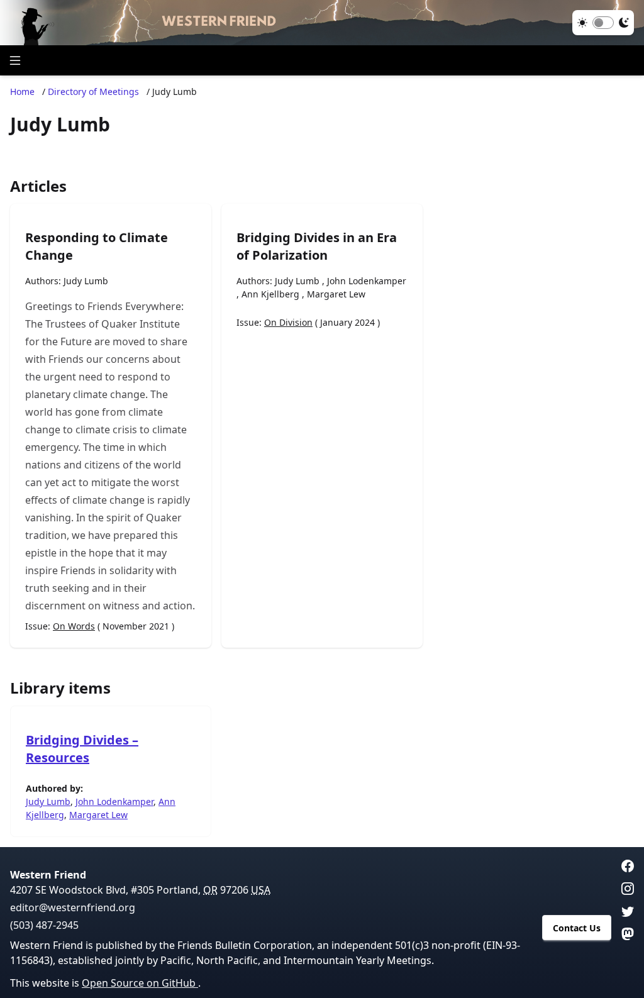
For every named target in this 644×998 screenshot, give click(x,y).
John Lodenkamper (366, 281)
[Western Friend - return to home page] (322, 22)
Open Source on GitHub (140, 983)
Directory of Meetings (93, 91)
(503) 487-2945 (44, 925)
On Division (288, 322)
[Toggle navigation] (15, 60)
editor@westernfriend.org (72, 907)
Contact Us (577, 928)
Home (22, 91)
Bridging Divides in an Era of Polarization (316, 246)
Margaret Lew (336, 294)
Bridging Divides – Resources (82, 748)
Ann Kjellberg (270, 294)
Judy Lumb (86, 281)
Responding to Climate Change (96, 246)
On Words (74, 626)
